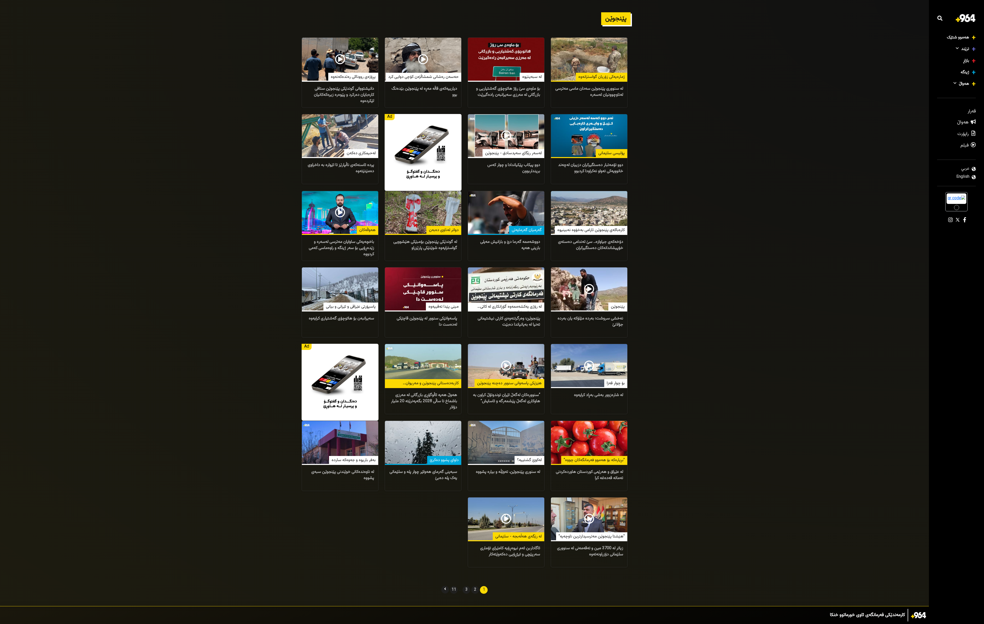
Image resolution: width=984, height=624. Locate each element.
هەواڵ (964, 84)
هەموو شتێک (958, 37)
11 (454, 590)
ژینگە (965, 72)
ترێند (965, 49)
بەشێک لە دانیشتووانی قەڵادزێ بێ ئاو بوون (866, 615)
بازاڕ (966, 61)
